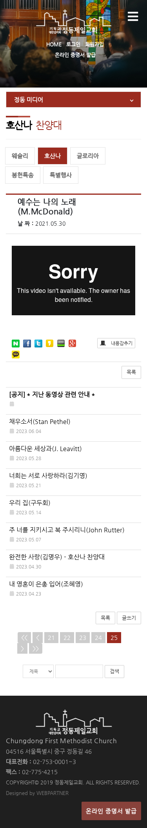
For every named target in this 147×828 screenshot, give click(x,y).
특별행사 (61, 175)
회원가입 (94, 44)
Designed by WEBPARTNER (37, 793)
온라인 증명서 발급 (75, 55)
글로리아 (88, 155)
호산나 (52, 155)
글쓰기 (129, 618)
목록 (131, 372)
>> (36, 648)
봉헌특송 (23, 175)
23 (82, 637)
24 (98, 637)
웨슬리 (20, 155)
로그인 (73, 44)
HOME (54, 44)
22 (67, 637)
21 (51, 637)
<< (24, 637)
